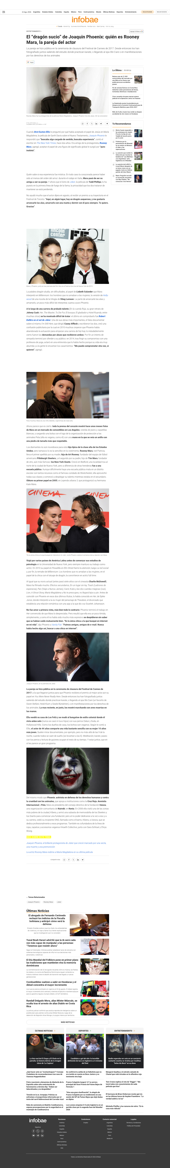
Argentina (36, 12)
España (66, 12)
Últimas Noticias (109, 12)
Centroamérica (89, 12)
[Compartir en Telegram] (101, 124)
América (61, 1122)
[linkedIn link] (42, 1135)
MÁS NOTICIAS (68, 1022)
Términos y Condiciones (133, 1122)
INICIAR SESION (162, 12)
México (73, 12)
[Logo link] (85, 19)
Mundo (98, 12)
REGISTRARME (147, 12)
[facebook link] (33, 1131)
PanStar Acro (91, 26)
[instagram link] (42, 1131)
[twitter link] (37, 1131)
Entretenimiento (130, 12)
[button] (4, 12)
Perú (80, 12)
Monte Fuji (66, 26)
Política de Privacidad (133, 1126)
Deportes (120, 12)
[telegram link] (37, 1135)
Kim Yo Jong (110, 26)
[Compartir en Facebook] (87, 124)
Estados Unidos (47, 12)
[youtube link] (33, 1135)
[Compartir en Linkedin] (96, 124)
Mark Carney (101, 26)
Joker (59, 902)
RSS (62, 1148)
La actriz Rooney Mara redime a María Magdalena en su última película (59, 852)
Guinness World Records (78, 26)
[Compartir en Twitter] (92, 124)
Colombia (58, 12)
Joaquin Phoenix (97, 135)
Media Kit (110, 1138)
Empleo (85, 1122)
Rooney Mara (48, 902)
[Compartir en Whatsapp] (83, 124)
